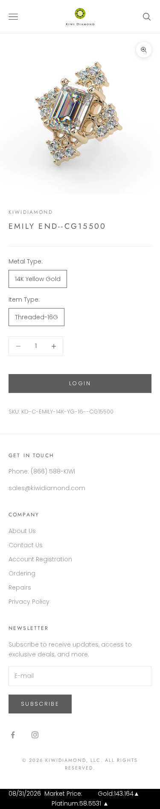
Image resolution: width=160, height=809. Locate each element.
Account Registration (40, 559)
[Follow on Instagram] (35, 735)
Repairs (20, 587)
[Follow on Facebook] (13, 735)
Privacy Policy (29, 601)
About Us (22, 531)
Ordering (22, 573)
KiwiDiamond (31, 212)
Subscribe (40, 704)
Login (80, 383)
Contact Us (26, 545)
